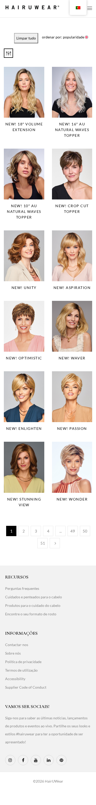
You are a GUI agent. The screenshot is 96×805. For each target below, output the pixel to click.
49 (72, 531)
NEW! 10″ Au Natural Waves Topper (24, 211)
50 (85, 531)
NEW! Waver (72, 358)
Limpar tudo (26, 38)
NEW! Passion (72, 428)
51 (42, 543)
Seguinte (55, 543)
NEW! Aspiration (72, 287)
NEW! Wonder (72, 499)
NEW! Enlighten (24, 428)
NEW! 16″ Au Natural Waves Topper (72, 130)
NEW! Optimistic (24, 358)
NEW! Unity (24, 287)
